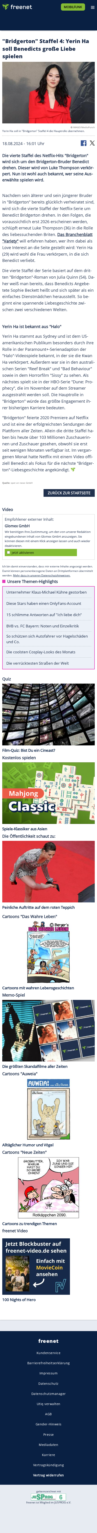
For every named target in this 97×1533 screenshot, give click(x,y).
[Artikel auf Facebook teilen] (84, 143)
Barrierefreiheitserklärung (48, 1363)
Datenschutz (48, 1383)
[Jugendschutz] (48, 1497)
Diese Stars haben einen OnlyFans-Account (43, 603)
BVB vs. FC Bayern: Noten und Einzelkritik (42, 626)
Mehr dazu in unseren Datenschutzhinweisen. (41, 575)
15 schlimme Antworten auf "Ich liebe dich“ (44, 614)
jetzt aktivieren (23, 552)
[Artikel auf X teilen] (92, 143)
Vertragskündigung (48, 1465)
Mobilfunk (73, 7)
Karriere (48, 1455)
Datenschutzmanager (48, 1394)
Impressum (48, 1373)
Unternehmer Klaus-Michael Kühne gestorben (46, 592)
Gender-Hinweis (49, 1424)
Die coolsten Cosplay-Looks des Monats (40, 651)
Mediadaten (48, 1445)
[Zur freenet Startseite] (16, 5)
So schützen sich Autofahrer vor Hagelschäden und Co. (47, 639)
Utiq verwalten (48, 1404)
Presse (48, 1434)
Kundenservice (49, 1353)
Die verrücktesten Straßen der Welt (37, 663)
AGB (48, 1414)
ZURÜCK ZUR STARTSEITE (69, 492)
